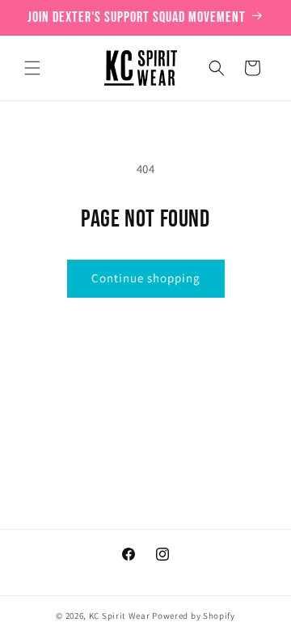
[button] (32, 68)
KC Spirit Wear (119, 615)
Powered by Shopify (193, 615)
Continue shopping (145, 278)
